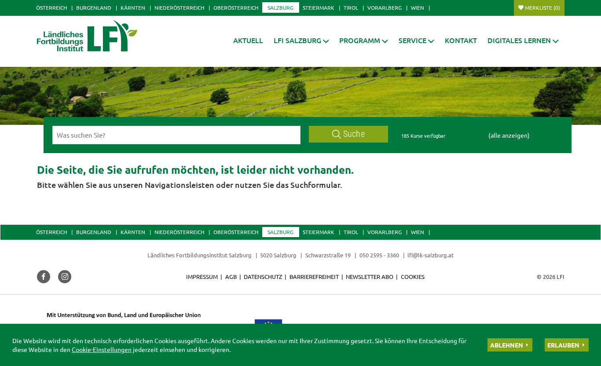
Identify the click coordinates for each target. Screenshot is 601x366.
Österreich (51, 7)
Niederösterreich (179, 7)
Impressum (202, 276)
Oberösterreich (235, 7)
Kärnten (133, 7)
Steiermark (318, 7)
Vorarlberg (384, 7)
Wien (417, 7)
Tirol (351, 7)
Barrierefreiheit (314, 276)
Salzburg (280, 7)
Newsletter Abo (369, 276)
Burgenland (93, 7)
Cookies (413, 276)
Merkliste (542, 7)
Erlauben (563, 345)
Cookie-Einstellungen (102, 349)
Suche (354, 134)
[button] (301, 40)
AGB (231, 276)
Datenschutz (263, 276)
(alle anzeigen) (509, 135)
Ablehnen (506, 345)
